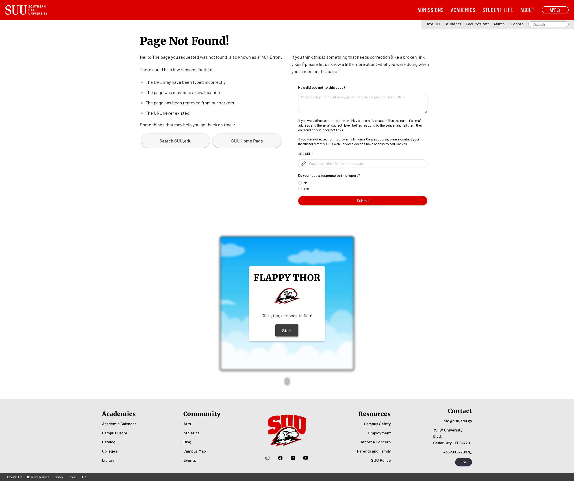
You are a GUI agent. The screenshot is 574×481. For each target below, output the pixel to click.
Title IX (72, 477)
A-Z (84, 477)
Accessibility (14, 477)
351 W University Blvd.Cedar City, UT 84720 (451, 436)
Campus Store (114, 432)
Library (108, 460)
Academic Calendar (119, 423)
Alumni (500, 23)
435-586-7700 (455, 451)
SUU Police (381, 460)
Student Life (498, 9)
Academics (463, 9)
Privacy (58, 477)
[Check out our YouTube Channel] (306, 458)
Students (453, 23)
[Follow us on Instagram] (267, 458)
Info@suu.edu (454, 420)
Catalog (108, 441)
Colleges (109, 451)
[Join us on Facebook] (280, 458)
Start (287, 330)
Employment (379, 432)
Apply (555, 10)
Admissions (430, 9)
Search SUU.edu (175, 140)
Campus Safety (377, 423)
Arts (187, 423)
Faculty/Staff (477, 23)
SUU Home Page (247, 140)
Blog (187, 441)
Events (189, 460)
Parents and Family (374, 451)
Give (464, 462)
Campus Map (194, 451)
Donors (517, 23)
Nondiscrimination (38, 477)
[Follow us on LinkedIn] (293, 458)
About (527, 9)
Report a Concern (375, 441)
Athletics (191, 432)
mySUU (433, 23)
